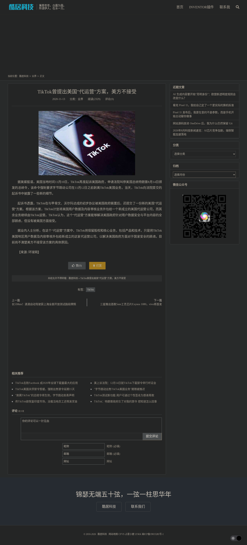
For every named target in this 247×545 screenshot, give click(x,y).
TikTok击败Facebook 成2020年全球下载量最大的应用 (46, 383)
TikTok (90, 289)
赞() (79, 265)
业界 (34, 76)
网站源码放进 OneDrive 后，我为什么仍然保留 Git (203, 123)
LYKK (138, 534)
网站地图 (113, 534)
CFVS (121, 534)
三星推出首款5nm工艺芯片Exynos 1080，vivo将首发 (131, 304)
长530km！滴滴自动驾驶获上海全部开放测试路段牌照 (44, 304)
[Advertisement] (123, 46)
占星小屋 (129, 534)
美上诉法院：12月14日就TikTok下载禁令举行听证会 (125, 383)
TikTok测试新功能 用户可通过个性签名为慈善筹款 (124, 395)
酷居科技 (21, 7)
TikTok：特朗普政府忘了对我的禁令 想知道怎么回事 (125, 401)
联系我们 (138, 507)
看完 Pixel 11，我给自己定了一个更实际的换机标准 (203, 105)
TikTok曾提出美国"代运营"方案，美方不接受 (86, 92)
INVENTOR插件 (201, 7)
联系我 (225, 7)
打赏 (99, 265)
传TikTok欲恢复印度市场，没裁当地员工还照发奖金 (46, 401)
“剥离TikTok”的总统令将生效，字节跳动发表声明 (44, 395)
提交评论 (152, 436)
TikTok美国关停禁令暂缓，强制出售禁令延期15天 (45, 389)
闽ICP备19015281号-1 (153, 534)
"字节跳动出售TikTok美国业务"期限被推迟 (119, 389)
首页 (179, 7)
